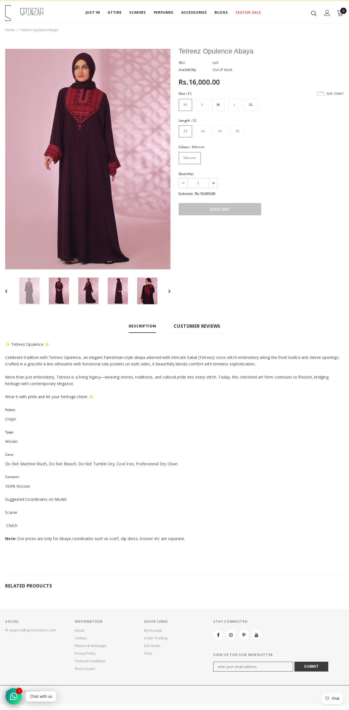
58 (237, 131)
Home (10, 30)
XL (250, 104)
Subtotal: (186, 193)
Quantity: (186, 173)
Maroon (189, 158)
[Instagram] (231, 635)
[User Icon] (327, 13)
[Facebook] (218, 635)
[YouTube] (256, 635)
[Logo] (24, 13)
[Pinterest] (244, 635)
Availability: (188, 69)
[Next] (165, 291)
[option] (87, 159)
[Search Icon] (314, 13)
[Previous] (10, 291)
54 (203, 131)
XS (185, 104)
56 (220, 131)
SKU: (182, 62)
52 (185, 131)
